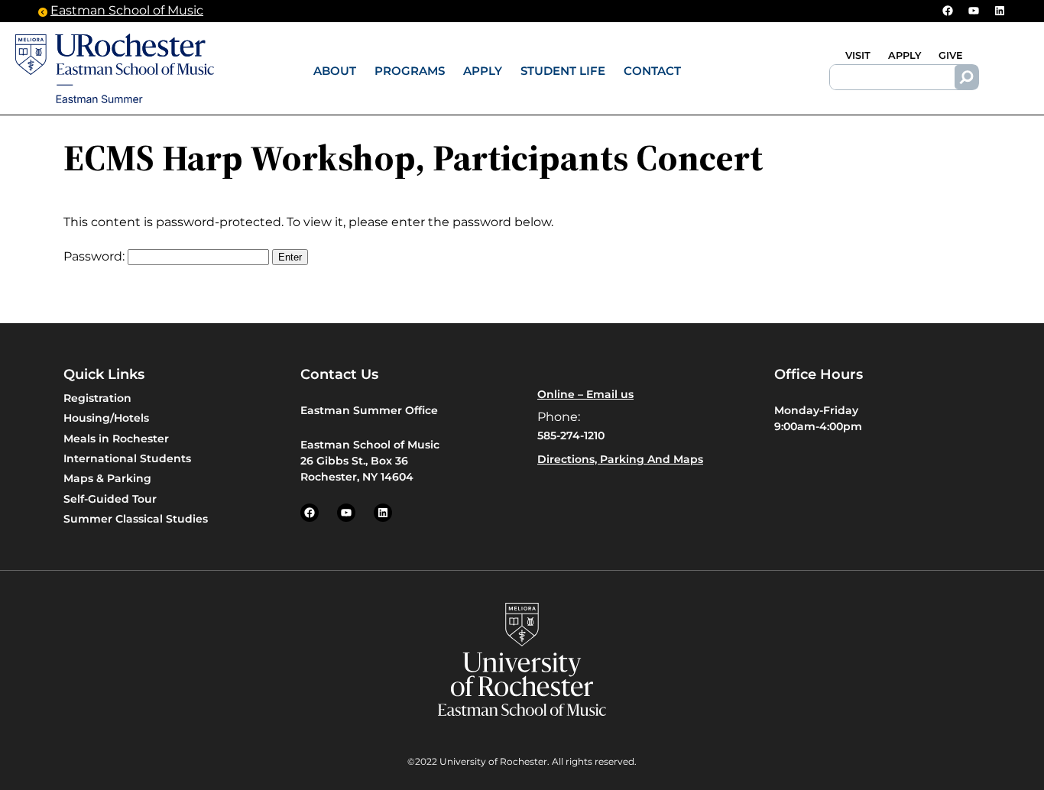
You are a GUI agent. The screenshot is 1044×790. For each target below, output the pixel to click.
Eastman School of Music (126, 10)
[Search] (967, 77)
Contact (652, 70)
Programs (409, 70)
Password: (95, 256)
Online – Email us (585, 394)
